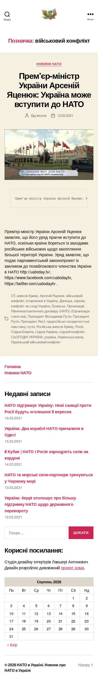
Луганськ (58, 305)
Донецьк (65, 300)
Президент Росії (33, 321)
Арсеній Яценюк (52, 295)
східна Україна (46, 331)
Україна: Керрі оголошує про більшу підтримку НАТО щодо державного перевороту (40, 504)
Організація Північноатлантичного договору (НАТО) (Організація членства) (50, 311)
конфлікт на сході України (30, 305)
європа (79, 300)
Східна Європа (22, 331)
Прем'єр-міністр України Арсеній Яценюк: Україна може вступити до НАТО (49, 89)
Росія (79, 326)
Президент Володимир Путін (49, 316)
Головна (13, 366)
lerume (41, 115)
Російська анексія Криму (54, 326)
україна (50, 336)
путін (31, 326)
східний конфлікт (72, 331)
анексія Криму (27, 295)
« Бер (12, 644)
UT (13, 295)
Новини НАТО (49, 64)
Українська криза (70, 336)
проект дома (72, 567)
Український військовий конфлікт (36, 341)
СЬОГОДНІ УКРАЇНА (27, 336)
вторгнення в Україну (42, 300)
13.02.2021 (65, 115)
